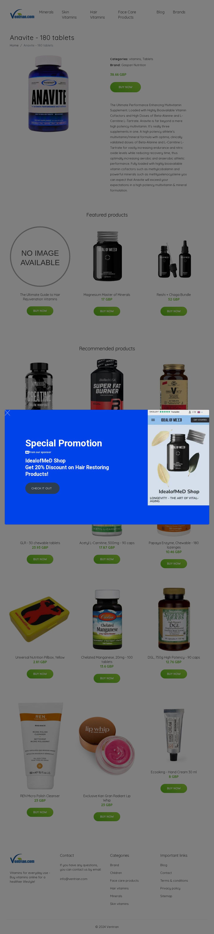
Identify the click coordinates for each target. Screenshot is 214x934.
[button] (42, 488)
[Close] (7, 413)
